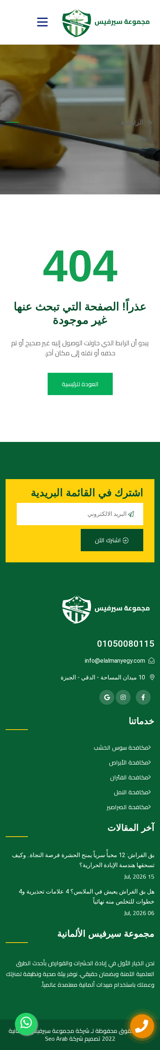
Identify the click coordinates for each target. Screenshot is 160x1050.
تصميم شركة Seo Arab (72, 1038)
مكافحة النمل (131, 792)
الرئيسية (132, 122)
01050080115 (125, 644)
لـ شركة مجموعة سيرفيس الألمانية (51, 1030)
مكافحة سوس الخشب (121, 747)
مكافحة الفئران (129, 777)
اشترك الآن (108, 540)
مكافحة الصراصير (127, 806)
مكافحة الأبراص (128, 762)
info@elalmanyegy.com (115, 660)
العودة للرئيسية (80, 384)
